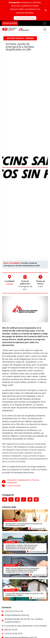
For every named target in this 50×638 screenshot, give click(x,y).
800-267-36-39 (11, 629)
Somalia (9, 284)
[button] (4, 499)
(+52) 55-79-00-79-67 (14, 633)
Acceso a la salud (13, 485)
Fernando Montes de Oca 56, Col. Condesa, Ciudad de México (24, 620)
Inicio (5, 263)
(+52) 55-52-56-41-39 (14, 611)
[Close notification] (45, 10)
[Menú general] (44, 29)
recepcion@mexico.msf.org (17, 615)
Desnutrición (12, 480)
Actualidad (14, 263)
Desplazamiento (24, 480)
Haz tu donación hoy (25, 18)
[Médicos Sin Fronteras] (16, 29)
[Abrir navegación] (44, 23)
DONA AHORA (10, 23)
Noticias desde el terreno (20, 38)
